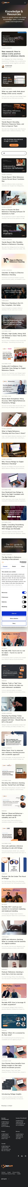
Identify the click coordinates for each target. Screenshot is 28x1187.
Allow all (14, 613)
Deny (14, 623)
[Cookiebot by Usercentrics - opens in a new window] (20, 562)
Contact (3, 1172)
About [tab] (23, 566)
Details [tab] (14, 566)
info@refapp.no (20, 1134)
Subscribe (14, 145)
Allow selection (14, 618)
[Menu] (25, 3)
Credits (19, 1173)
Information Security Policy (8, 1173)
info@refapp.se (5, 1122)
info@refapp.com (5, 1146)
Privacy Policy (16, 1172)
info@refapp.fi (5, 1134)
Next (10, 1105)
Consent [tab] (5, 566)
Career (9, 1172)
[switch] (24, 597)
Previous (4, 1105)
